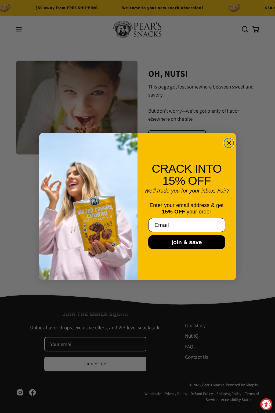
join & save (187, 242)
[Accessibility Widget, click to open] (266, 404)
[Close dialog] (229, 143)
